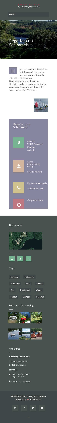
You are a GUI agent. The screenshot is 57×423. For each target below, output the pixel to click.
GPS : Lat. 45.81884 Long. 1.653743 (19, 375)
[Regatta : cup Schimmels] (41, 105)
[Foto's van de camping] (13, 317)
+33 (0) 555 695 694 (21, 381)
